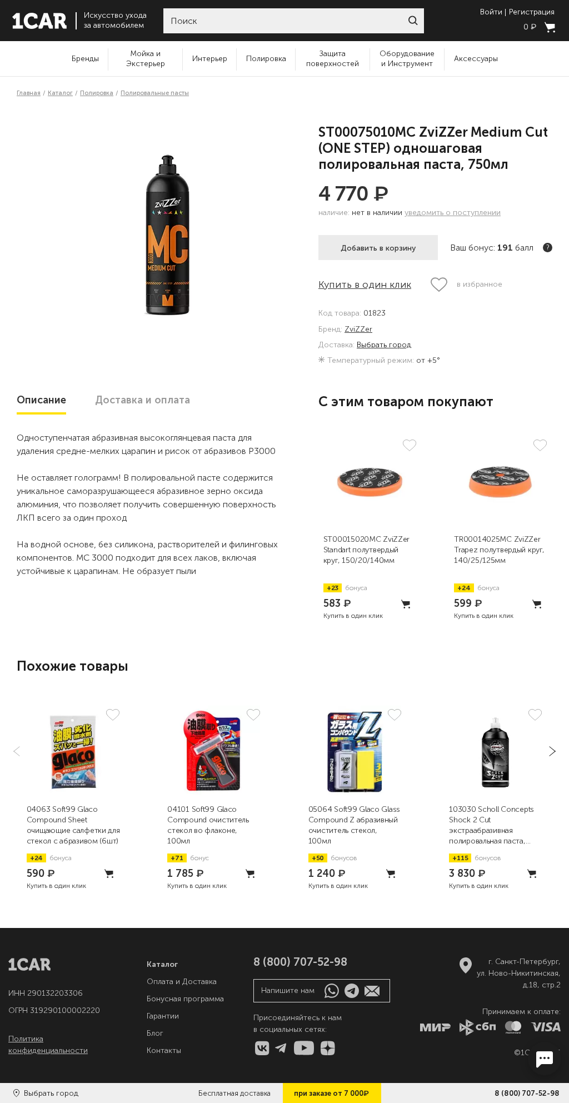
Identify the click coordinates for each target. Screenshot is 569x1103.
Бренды (85, 58)
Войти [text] (491, 12)
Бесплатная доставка (234, 1093)
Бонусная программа (185, 999)
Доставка (142, 400)
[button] (413, 20)
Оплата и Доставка (182, 981)
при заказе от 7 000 (331, 1093)
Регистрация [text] (532, 12)
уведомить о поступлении (453, 212)
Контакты (164, 1050)
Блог (155, 1033)
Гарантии (163, 1016)
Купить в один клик (364, 284)
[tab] (41, 400)
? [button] (548, 247)
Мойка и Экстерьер (145, 58)
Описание (41, 400)
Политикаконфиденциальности (48, 1044)
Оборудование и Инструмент (407, 58)
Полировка (266, 58)
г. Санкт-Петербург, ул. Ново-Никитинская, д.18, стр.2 (519, 973)
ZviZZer (358, 330)
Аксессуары (476, 58)
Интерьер (209, 58)
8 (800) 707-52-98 (527, 1093)
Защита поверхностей (332, 58)
